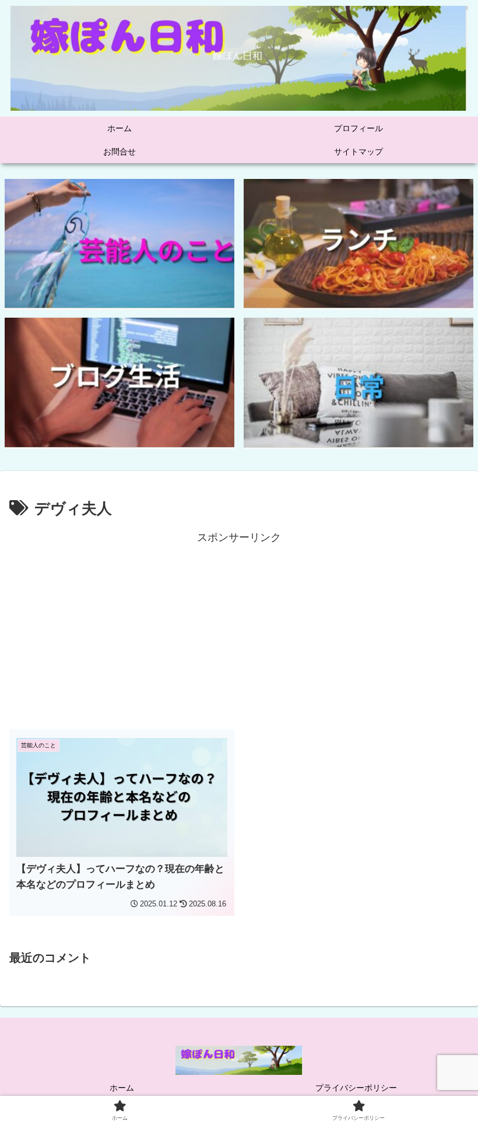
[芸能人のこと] (119, 243)
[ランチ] (358, 243)
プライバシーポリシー (356, 1087)
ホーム (122, 1087)
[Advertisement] (239, 628)
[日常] (358, 382)
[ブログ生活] (119, 382)
